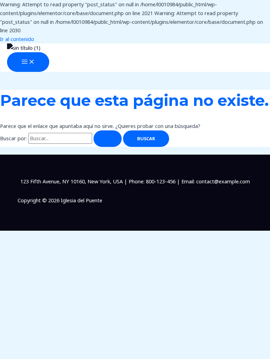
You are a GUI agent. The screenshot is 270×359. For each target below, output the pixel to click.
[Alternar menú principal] (28, 62)
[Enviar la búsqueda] (108, 138)
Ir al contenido (17, 38)
